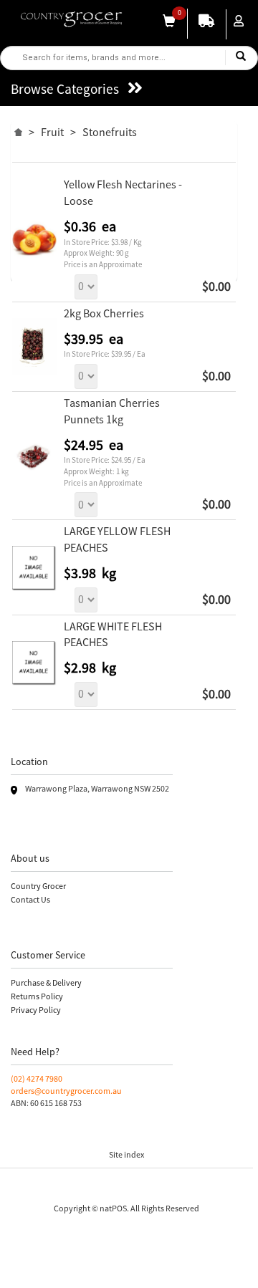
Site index (126, 1154)
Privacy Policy (36, 1009)
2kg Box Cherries (104, 313)
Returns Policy (37, 996)
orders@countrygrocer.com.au (66, 1090)
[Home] (18, 130)
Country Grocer (38, 885)
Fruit (52, 132)
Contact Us (30, 899)
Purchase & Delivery (46, 982)
